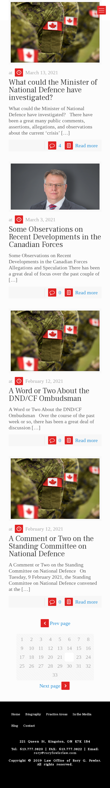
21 (59, 657)
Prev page (60, 623)
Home (15, 714)
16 (88, 648)
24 (88, 657)
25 (22, 666)
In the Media (82, 714)
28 (50, 666)
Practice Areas (57, 714)
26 (31, 666)
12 (50, 648)
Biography (33, 714)
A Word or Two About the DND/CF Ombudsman (49, 394)
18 (31, 657)
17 (22, 657)
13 (59, 648)
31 (78, 666)
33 (55, 675)
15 (78, 648)
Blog (14, 726)
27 (40, 666)
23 (78, 657)
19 (40, 657)
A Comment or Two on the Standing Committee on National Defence (51, 546)
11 (40, 648)
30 (69, 666)
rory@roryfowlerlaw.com (55, 753)
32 (88, 666)
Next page (49, 686)
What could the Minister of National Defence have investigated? (53, 90)
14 (69, 648)
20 (50, 657)
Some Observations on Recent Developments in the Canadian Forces (55, 237)
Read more (86, 145)
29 (59, 666)
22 (69, 657)
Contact (29, 726)
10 (31, 648)
